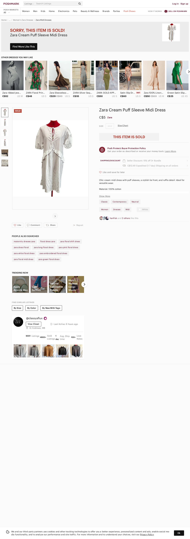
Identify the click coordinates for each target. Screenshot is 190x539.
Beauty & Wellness (90, 11)
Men (35, 11)
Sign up (184, 3)
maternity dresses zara (24, 241)
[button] (29, 3)
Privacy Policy (147, 534)
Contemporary (120, 201)
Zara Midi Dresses (44, 20)
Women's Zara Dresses (23, 20)
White (145, 209)
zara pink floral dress (68, 247)
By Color (31, 308)
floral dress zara (47, 241)
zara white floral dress (24, 253)
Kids (43, 11)
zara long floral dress (44, 247)
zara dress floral (21, 247)
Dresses (117, 209)
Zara (109, 117)
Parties (116, 11)
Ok (179, 533)
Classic (104, 201)
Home (52, 11)
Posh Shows (129, 11)
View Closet (33, 324)
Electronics (63, 11)
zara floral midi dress (23, 259)
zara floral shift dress (70, 241)
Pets (75, 11)
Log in (175, 3)
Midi (128, 209)
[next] (55, 216)
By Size (17, 308)
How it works (155, 11)
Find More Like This (24, 46)
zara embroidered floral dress (53, 253)
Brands (106, 11)
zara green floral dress (48, 259)
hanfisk (114, 218)
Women (26, 11)
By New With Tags (51, 308)
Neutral (135, 201)
